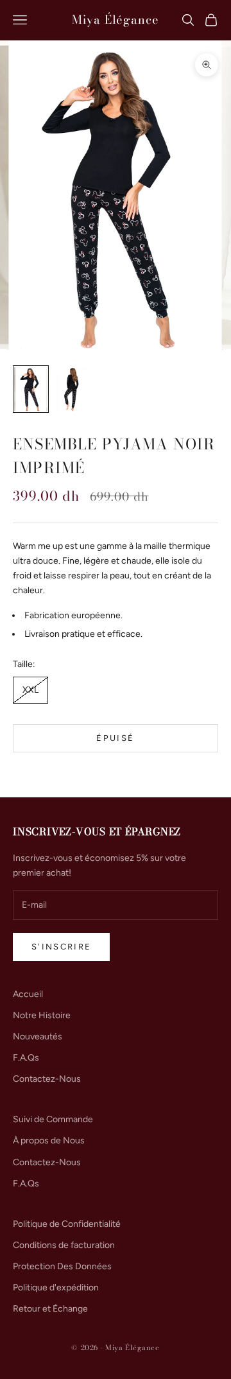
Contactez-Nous (47, 1078)
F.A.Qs (26, 1057)
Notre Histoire (42, 1015)
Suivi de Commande (53, 1119)
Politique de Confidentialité (67, 1224)
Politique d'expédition (56, 1287)
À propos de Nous (49, 1140)
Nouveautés (37, 1036)
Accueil (28, 994)
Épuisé (115, 738)
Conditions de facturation (64, 1245)
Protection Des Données (62, 1266)
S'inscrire (61, 946)
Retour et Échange (50, 1308)
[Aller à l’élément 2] (72, 389)
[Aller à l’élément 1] (31, 389)
